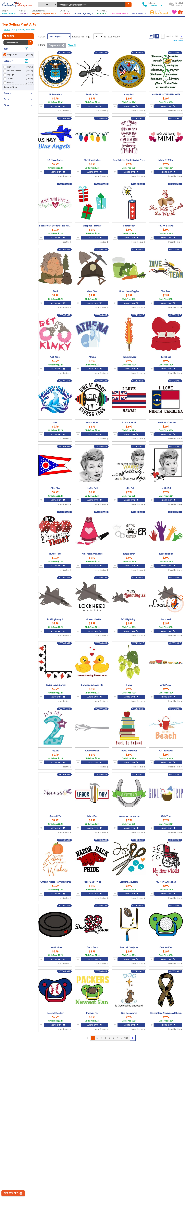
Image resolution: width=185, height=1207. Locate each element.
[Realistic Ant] (92, 71)
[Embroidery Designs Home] (17, 4)
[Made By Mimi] (166, 137)
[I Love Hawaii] (129, 399)
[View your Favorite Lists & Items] (174, 12)
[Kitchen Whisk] (92, 728)
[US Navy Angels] (55, 137)
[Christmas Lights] (92, 137)
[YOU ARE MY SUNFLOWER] (166, 71)
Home (7, 29)
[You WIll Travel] (166, 203)
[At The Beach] (166, 728)
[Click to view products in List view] (151, 36)
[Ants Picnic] (166, 662)
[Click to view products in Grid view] (157, 36)
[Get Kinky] (55, 334)
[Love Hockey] (55, 924)
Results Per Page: (81, 36)
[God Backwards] (129, 990)
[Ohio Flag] (55, 465)
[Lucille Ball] (92, 465)
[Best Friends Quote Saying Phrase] (129, 137)
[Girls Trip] (166, 793)
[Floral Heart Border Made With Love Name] (55, 203)
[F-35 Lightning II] (55, 596)
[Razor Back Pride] (92, 859)
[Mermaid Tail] (55, 793)
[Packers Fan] (92, 990)
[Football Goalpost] (129, 924)
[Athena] (92, 334)
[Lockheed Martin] (92, 596)
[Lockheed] (166, 596)
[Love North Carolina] (166, 399)
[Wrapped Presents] (92, 203)
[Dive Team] (166, 268)
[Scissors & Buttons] (129, 859)
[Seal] (55, 399)
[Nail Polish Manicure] (92, 531)
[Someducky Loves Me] (92, 662)
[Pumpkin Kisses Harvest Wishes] (55, 859)
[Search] (128, 4)
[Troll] (55, 268)
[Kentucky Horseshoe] (129, 793)
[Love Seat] (166, 334)
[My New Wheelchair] (166, 859)
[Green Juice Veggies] (129, 268)
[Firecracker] (129, 203)
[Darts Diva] (92, 924)
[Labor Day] (92, 793)
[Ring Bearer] (129, 531)
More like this (64, 110)
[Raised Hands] (166, 531)
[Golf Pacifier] (166, 924)
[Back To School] (129, 728)
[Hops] (129, 662)
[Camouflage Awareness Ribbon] (166, 990)
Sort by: (42, 36)
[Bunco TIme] (55, 531)
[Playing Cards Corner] (55, 662)
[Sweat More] (92, 399)
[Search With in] (30, 42)
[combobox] (91, 4)
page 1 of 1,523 (172, 36)
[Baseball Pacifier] (55, 990)
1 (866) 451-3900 (156, 5)
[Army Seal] (129, 71)
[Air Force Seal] (55, 71)
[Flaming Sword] (129, 334)
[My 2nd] (55, 728)
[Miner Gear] (92, 268)
